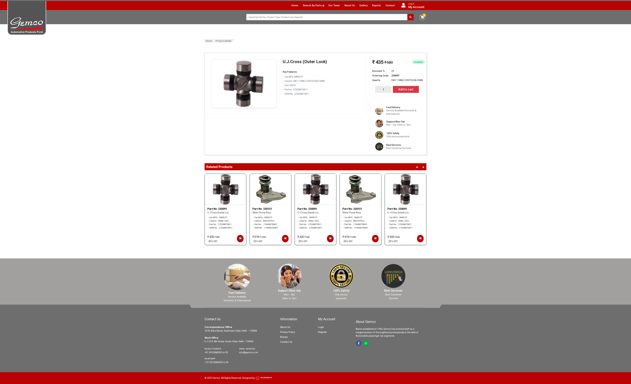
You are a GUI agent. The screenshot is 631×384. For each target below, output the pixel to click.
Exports (376, 5)
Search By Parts (312, 5)
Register (322, 332)
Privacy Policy (287, 332)
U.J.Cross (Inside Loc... (218, 212)
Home (294, 5)
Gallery (363, 5)
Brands (284, 337)
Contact (390, 5)
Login (321, 327)
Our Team (334, 5)
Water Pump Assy (261, 212)
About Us (349, 5)
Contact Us (286, 341)
